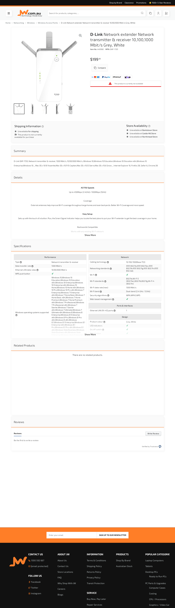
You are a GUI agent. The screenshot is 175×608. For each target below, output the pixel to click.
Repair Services (94, 604)
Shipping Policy (94, 566)
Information (95, 554)
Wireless (31, 23)
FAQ (60, 577)
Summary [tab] (20, 150)
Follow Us (35, 575)
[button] (19, 108)
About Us (62, 560)
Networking (19, 23)
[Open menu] (8, 13)
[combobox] (97, 13)
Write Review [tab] (153, 433)
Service (92, 592)
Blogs (60, 594)
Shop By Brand (123, 560)
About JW (64, 554)
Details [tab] (18, 177)
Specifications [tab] (22, 246)
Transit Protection (95, 583)
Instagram (35, 593)
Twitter (34, 587)
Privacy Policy (93, 577)
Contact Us (35, 554)
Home (8, 23)
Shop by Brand (115, 3)
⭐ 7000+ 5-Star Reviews (160, 3)
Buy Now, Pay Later (96, 599)
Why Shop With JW (67, 583)
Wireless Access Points (48, 23)
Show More (90, 235)
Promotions (141, 3)
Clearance (129, 3)
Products (122, 554)
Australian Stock (124, 566)
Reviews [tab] (19, 422)
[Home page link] (30, 13)
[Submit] (142, 13)
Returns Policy (94, 572)
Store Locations (65, 572)
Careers (61, 588)
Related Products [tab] (24, 345)
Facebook (35, 582)
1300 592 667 (37, 560)
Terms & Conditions (96, 560)
